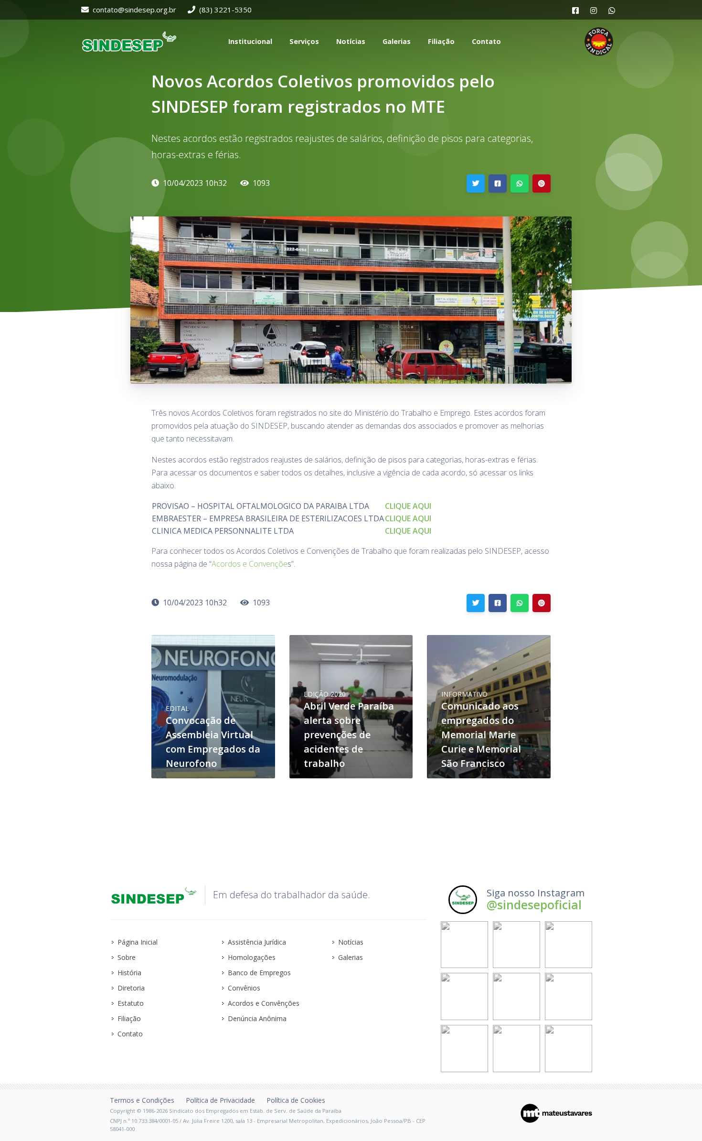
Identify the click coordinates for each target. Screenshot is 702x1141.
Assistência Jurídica (257, 942)
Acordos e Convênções (263, 1003)
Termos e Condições (142, 1100)
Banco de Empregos (259, 972)
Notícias (350, 942)
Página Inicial (137, 942)
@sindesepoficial (534, 904)
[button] (249, 41)
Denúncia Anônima (257, 1018)
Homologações (252, 957)
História (129, 972)
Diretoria (131, 987)
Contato (130, 1033)
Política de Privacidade (220, 1100)
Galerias (350, 957)
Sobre (126, 957)
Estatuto (130, 1003)
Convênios (244, 987)
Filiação (129, 1018)
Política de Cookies (295, 1100)
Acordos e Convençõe (249, 564)
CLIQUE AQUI (408, 506)
